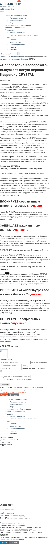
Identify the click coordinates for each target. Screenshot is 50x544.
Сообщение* (27, 365)
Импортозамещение (18, 18)
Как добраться (5, 442)
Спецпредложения (17, 44)
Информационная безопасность (18, 25)
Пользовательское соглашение (12, 525)
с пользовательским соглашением (20, 390)
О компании (9, 37)
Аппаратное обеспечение (15, 27)
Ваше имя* (4, 362)
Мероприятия (15, 42)
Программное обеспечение (16, 15)
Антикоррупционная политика (12, 523)
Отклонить (14, 395)
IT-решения (9, 30)
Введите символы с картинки (34, 368)
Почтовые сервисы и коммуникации (24, 35)
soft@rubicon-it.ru (7, 9)
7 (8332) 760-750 (7, 6)
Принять (4, 395)
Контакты (13, 49)
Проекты (13, 39)
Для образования (17, 20)
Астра (12, 22)
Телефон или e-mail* (39, 362)
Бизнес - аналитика (17, 32)
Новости (13, 47)
